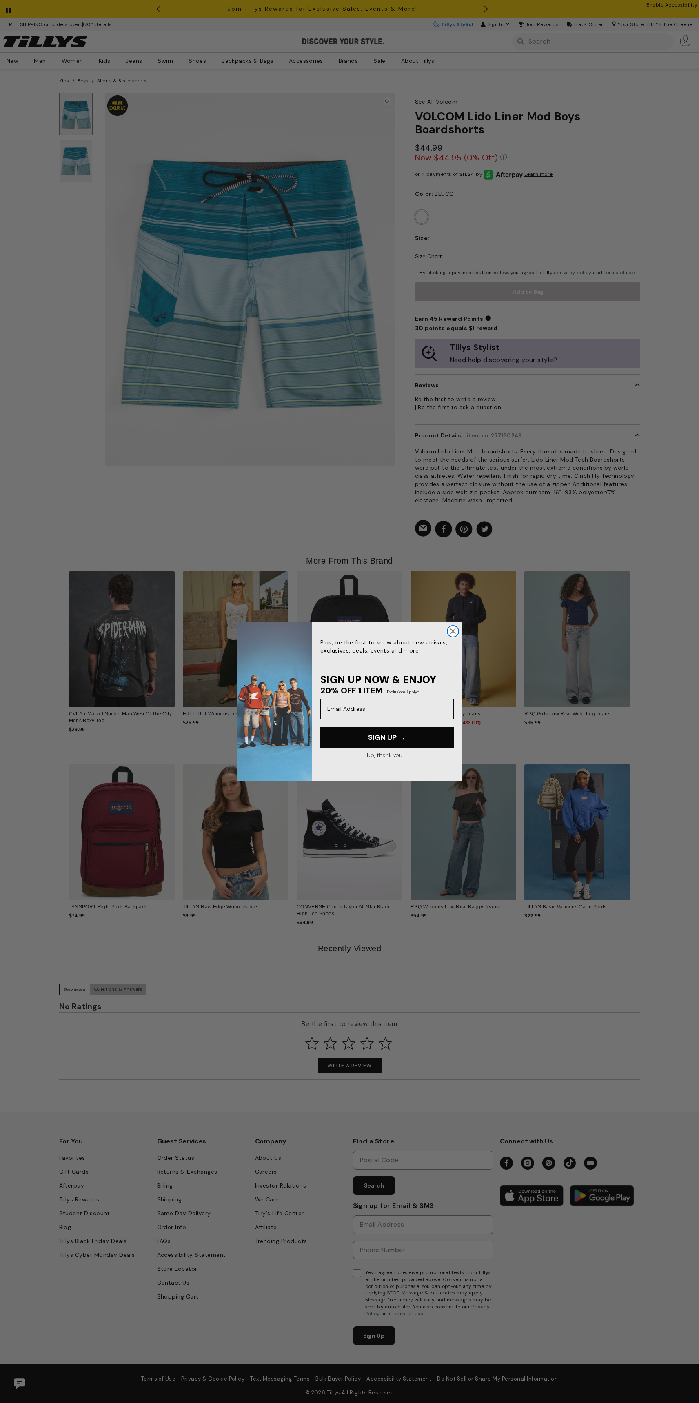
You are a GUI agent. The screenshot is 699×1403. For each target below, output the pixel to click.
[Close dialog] (453, 631)
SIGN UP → (387, 737)
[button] (635, 633)
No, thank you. (385, 755)
